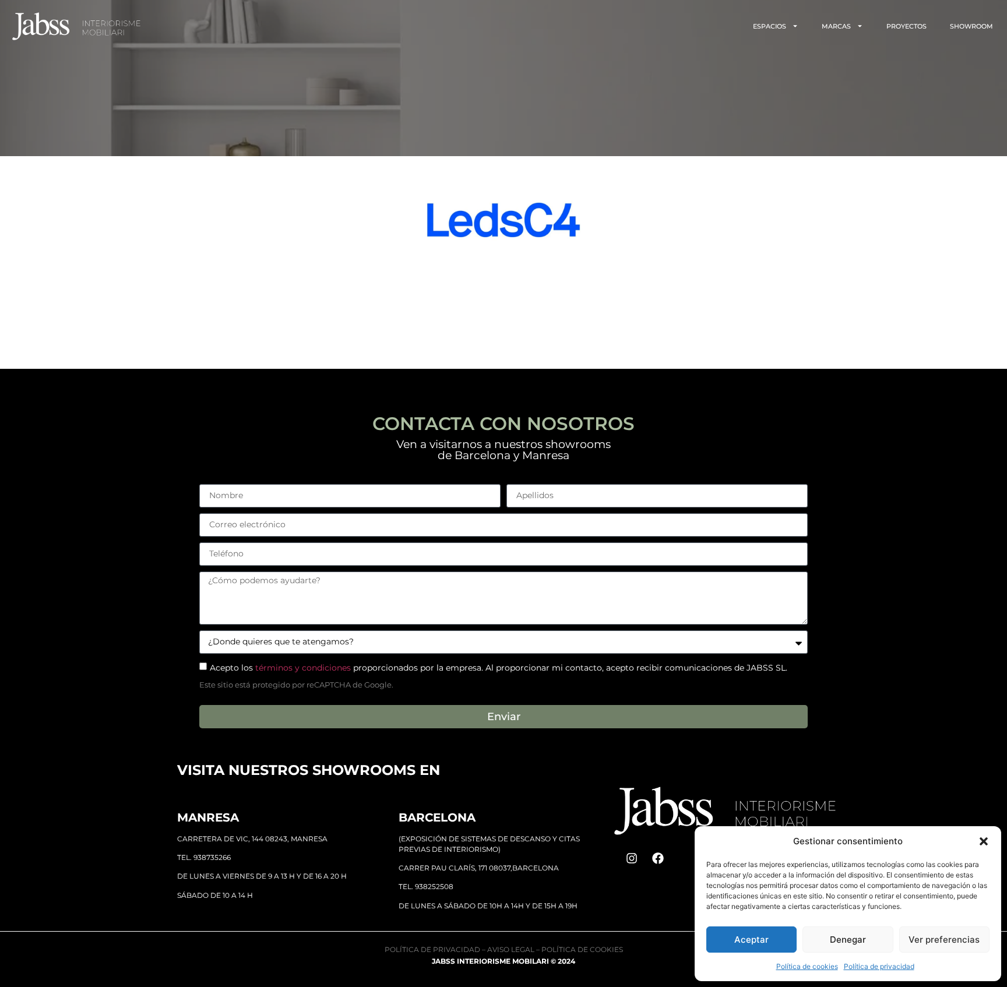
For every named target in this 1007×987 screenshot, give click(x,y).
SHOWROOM (971, 26)
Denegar (848, 939)
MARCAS (836, 26)
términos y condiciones (303, 667)
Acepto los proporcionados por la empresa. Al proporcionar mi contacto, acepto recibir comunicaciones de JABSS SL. (498, 667)
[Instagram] (631, 858)
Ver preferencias (944, 939)
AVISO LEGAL (510, 949)
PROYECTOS (906, 26)
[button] (984, 841)
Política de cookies (807, 966)
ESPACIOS (769, 26)
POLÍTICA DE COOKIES (582, 949)
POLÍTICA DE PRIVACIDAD (432, 949)
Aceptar (751, 939)
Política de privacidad (879, 966)
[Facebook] (658, 858)
